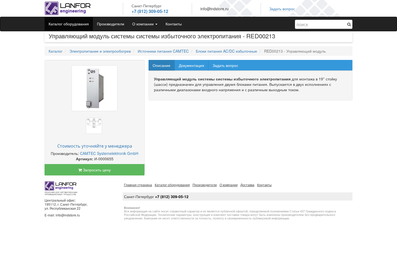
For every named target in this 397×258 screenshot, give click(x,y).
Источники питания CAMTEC (163, 51)
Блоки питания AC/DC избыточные (226, 51)
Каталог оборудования (69, 23)
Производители (110, 23)
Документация (191, 65)
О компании (229, 184)
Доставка (247, 184)
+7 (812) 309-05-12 (150, 11)
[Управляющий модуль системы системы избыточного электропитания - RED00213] (94, 88)
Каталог (55, 51)
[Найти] (349, 24)
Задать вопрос (282, 8)
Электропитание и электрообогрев (100, 51)
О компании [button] (143, 23)
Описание (161, 65)
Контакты (174, 23)
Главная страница (138, 184)
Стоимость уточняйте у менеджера (94, 146)
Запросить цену (96, 169)
